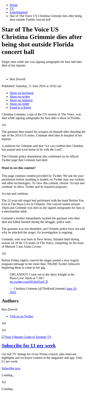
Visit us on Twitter (21, 316)
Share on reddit (19, 104)
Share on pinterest (21, 100)
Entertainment (19, 12)
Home (14, 5)
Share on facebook (22, 93)
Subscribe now (11, 368)
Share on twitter (20, 96)
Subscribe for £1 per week (29, 345)
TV (12, 8)
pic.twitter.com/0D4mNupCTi (29, 281)
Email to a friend (20, 107)
